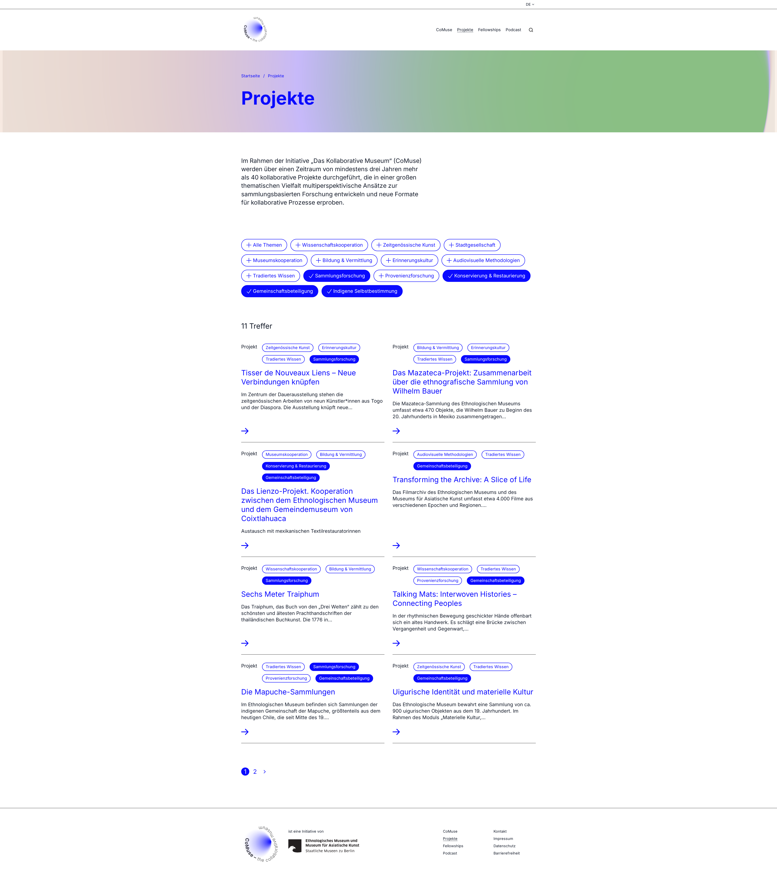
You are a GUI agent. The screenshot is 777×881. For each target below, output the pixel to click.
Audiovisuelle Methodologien (486, 260)
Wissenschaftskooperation (332, 245)
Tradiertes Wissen (274, 276)
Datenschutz (505, 846)
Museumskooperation (277, 260)
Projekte (465, 29)
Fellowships (489, 29)
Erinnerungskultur (413, 260)
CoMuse (444, 29)
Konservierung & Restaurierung (489, 276)
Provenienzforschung (409, 276)
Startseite (250, 75)
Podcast (513, 29)
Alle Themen (267, 245)
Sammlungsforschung (340, 276)
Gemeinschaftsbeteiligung (283, 291)
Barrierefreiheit (507, 853)
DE (528, 4)
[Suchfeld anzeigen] (531, 30)
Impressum (503, 838)
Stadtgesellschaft (475, 245)
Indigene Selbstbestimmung (365, 291)
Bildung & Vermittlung (347, 260)
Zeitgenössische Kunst (409, 245)
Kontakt (500, 831)
